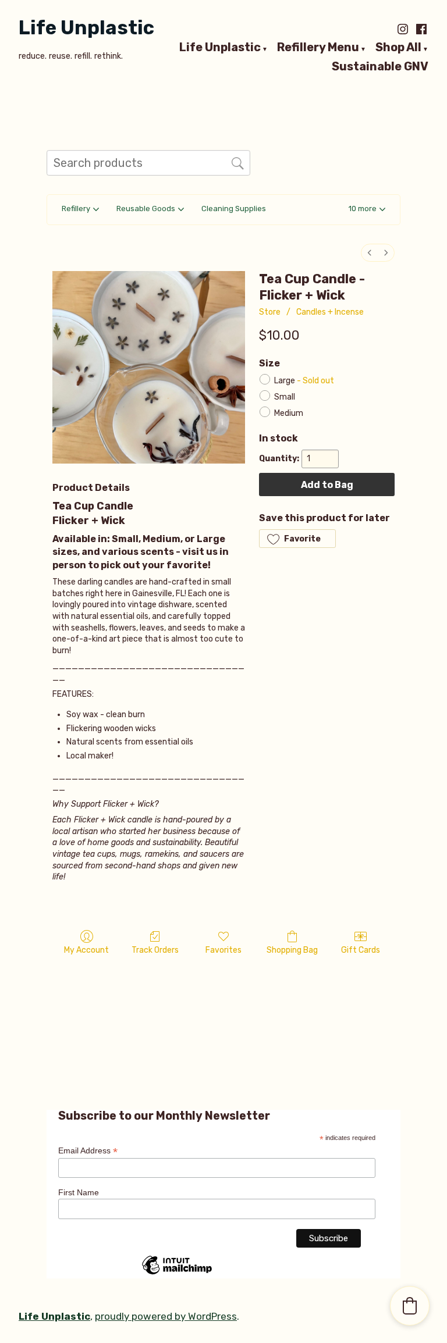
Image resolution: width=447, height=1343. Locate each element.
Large (304, 381)
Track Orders (155, 950)
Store (270, 312)
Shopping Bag (292, 950)
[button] (367, 210)
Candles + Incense (330, 312)
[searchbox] (148, 163)
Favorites (223, 950)
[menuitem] (369, 252)
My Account (86, 950)
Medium (288, 413)
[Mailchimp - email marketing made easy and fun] (177, 1273)
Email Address (88, 1150)
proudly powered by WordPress (166, 1316)
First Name (78, 1192)
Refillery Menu (318, 47)
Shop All (398, 47)
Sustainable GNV (380, 66)
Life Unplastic (86, 27)
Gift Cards (360, 950)
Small (284, 397)
